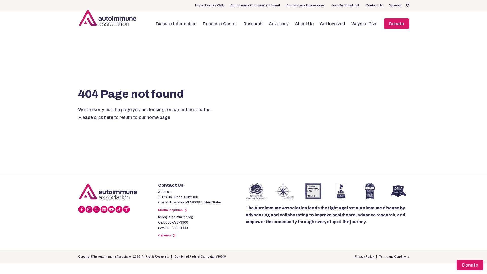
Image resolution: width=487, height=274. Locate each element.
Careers (164, 235)
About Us (304, 23)
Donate (396, 23)
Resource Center (220, 23)
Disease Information (176, 23)
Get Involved (332, 23)
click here (103, 117)
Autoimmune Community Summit (255, 5)
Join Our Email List (345, 5)
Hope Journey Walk (209, 5)
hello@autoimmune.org (175, 217)
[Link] (118, 191)
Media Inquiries (170, 210)
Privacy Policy (364, 256)
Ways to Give (364, 23)
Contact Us (374, 5)
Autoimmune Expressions (305, 5)
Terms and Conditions (394, 256)
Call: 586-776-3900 (173, 222)
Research (253, 23)
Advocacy (279, 23)
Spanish (395, 5)
